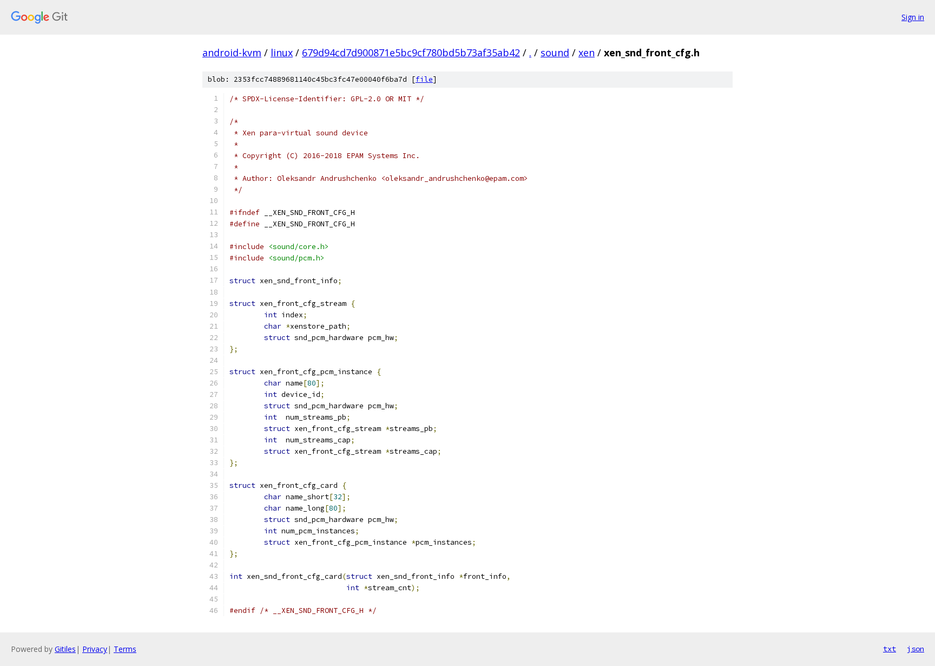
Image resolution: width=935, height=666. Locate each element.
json (915, 649)
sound (555, 52)
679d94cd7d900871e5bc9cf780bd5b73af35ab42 (411, 52)
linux (282, 52)
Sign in (912, 17)
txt (889, 649)
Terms (125, 649)
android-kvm (231, 52)
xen (586, 52)
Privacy (94, 649)
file (424, 79)
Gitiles (65, 649)
